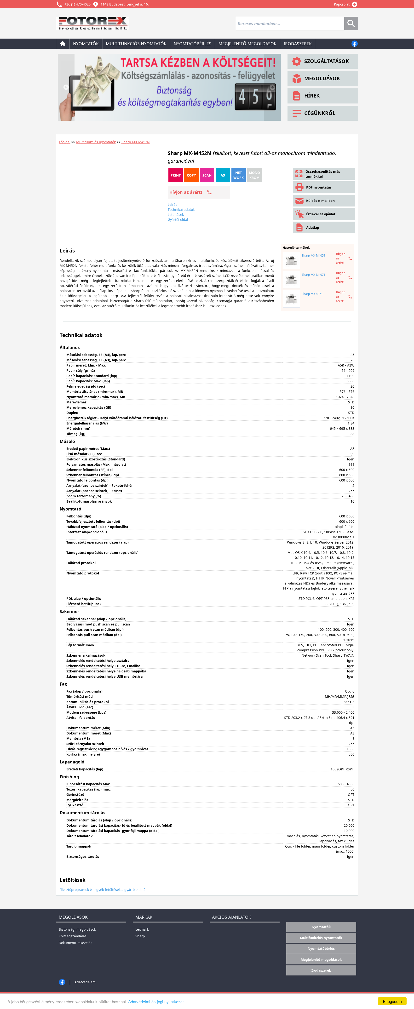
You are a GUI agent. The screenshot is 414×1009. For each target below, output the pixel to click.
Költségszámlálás (72, 936)
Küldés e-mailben (320, 200)
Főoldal (64, 142)
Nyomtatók (86, 43)
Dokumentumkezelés (75, 942)
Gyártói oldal (178, 219)
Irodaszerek (298, 43)
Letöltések (176, 214)
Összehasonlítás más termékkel (322, 174)
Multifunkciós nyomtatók (136, 43)
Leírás (172, 204)
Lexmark (142, 929)
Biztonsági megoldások (77, 929)
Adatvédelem (85, 982)
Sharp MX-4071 (312, 294)
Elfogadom (392, 1001)
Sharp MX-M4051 (313, 255)
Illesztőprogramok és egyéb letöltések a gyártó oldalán (104, 889)
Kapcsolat (342, 4)
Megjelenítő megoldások (247, 43)
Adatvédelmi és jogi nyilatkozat (156, 1001)
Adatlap (312, 227)
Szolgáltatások (326, 61)
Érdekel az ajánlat (320, 214)
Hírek (312, 95)
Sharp (140, 936)
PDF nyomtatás (319, 187)
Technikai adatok (181, 209)
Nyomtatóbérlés (192, 43)
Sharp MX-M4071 (313, 275)
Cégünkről (319, 113)
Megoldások (322, 78)
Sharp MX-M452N (135, 142)
